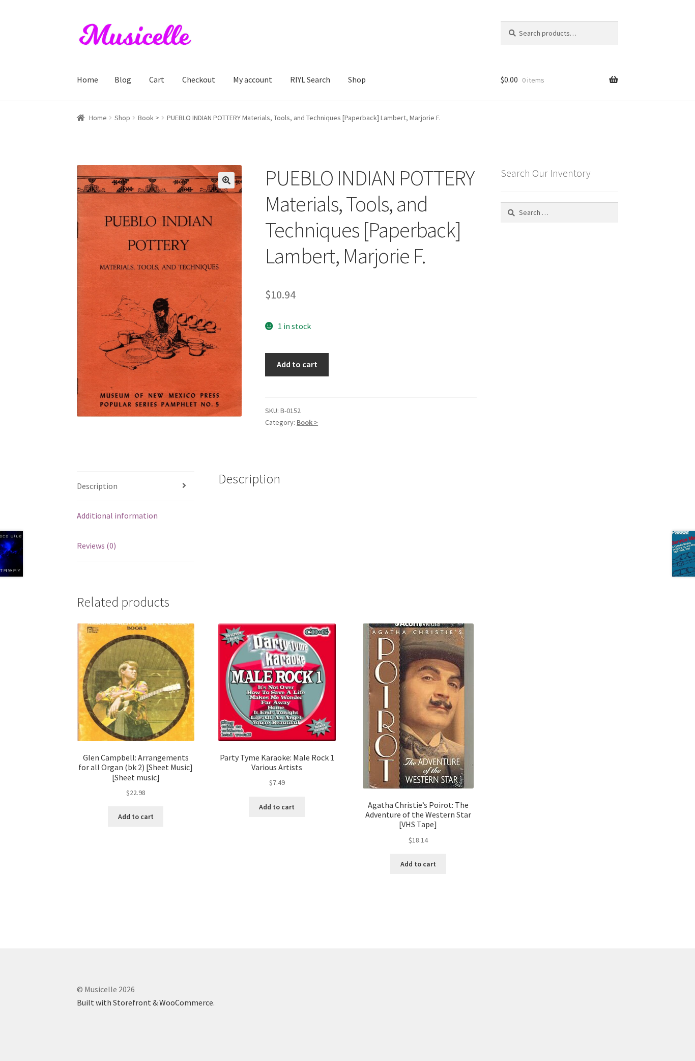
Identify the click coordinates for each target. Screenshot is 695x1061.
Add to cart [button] (136, 816)
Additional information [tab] (117, 515)
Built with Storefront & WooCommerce (145, 1002)
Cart (156, 79)
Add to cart (297, 364)
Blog (122, 79)
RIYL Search (310, 79)
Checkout (198, 79)
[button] (226, 180)
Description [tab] (97, 486)
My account (252, 79)
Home (87, 79)
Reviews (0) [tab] (96, 545)
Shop (357, 79)
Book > (148, 117)
